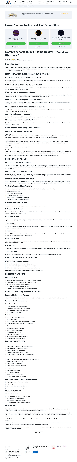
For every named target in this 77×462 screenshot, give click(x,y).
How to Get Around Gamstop (62, 2)
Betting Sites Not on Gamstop (49, 2)
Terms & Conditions (28, 449)
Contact (27, 452)
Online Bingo (23, 2)
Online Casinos (15, 2)
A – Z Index (39, 2)
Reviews (12, 6)
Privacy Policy (27, 447)
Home (6, 6)
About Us (28, 451)
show (41, 432)
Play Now (15, 43)
